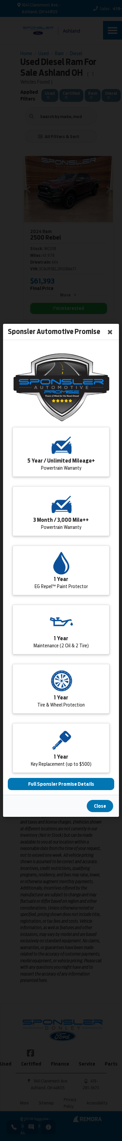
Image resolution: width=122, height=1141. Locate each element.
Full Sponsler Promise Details (61, 784)
